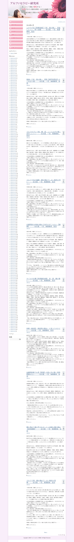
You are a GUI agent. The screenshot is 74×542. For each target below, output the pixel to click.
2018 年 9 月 (13, 137)
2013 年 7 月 (13, 243)
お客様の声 (16, 38)
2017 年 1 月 (13, 171)
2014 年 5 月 (13, 226)
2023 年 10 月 (13, 58)
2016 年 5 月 (13, 185)
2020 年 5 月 (13, 104)
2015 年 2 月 (13, 210)
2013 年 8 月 (13, 241)
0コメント (29, 74)
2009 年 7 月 (13, 324)
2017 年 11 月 (13, 154)
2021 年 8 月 (13, 82)
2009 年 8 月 (13, 322)
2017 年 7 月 (13, 161)
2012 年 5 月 (13, 266)
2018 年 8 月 (13, 139)
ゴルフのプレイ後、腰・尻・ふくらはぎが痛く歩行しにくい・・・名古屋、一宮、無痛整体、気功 (43, 134)
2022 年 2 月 (13, 71)
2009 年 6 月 (13, 326)
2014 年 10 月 (13, 217)
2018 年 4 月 (13, 146)
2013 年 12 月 (13, 234)
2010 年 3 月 (13, 310)
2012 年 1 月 (13, 273)
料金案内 (16, 31)
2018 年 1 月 (13, 151)
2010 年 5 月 (13, 307)
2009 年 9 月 (13, 320)
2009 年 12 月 (13, 315)
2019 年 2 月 (13, 129)
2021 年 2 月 (13, 88)
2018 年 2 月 (13, 149)
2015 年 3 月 (13, 209)
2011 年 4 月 (13, 288)
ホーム (16, 21)
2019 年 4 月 (13, 126)
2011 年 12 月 (13, 275)
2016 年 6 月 (13, 183)
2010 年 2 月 (13, 312)
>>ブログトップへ (61, 21)
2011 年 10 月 (13, 278)
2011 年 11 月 (13, 276)
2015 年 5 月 (13, 205)
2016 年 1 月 (13, 192)
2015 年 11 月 (13, 195)
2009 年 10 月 (13, 319)
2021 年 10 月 (13, 78)
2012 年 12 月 (13, 254)
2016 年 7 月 (13, 182)
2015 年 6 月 (13, 204)
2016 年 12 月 (13, 173)
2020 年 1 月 (13, 110)
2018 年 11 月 (13, 134)
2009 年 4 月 (13, 329)
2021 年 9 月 (13, 80)
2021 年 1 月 (13, 90)
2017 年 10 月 (13, 156)
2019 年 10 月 (13, 115)
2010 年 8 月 (13, 302)
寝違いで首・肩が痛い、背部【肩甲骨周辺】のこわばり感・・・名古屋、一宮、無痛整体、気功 (43, 81)
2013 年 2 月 (13, 251)
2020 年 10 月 (13, 95)
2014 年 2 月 (13, 231)
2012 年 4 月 (13, 268)
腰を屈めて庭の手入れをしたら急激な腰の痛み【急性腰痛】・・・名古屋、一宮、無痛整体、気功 (43, 429)
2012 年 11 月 (13, 256)
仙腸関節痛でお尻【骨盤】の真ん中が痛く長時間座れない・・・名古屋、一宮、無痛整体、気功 (43, 374)
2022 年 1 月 (13, 73)
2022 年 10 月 (13, 65)
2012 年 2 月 (13, 271)
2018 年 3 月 (13, 148)
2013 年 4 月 (13, 248)
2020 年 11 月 (13, 93)
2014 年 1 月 (13, 232)
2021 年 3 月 (13, 87)
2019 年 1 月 (13, 131)
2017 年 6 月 (13, 163)
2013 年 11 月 (13, 236)
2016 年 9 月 (13, 178)
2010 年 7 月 (13, 303)
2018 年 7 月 (13, 141)
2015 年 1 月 (13, 212)
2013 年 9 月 (13, 239)
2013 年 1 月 (13, 253)
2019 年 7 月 (13, 121)
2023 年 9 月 (13, 60)
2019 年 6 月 (13, 122)
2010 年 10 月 (13, 298)
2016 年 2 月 (13, 190)
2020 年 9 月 (13, 97)
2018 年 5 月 (13, 144)
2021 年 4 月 (13, 85)
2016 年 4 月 (13, 187)
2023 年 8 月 (13, 61)
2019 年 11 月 (13, 114)
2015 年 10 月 (13, 197)
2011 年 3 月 (13, 290)
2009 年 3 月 (13, 331)
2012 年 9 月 (13, 259)
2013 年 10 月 (13, 237)
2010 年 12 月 (13, 295)
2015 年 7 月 (13, 202)
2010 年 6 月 (13, 305)
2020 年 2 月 (13, 109)
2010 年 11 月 (13, 297)
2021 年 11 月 (13, 76)
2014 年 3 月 (13, 229)
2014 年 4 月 (13, 227)
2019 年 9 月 (13, 117)
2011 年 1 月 (13, 293)
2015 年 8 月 (13, 200)
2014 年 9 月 (13, 219)
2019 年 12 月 (13, 112)
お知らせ (28, 33)
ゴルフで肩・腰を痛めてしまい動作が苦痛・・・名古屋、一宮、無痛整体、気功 (41, 481)
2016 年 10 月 (13, 176)
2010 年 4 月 (13, 309)
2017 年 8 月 (13, 159)
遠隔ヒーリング (16, 34)
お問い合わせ (16, 48)
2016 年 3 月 (13, 188)
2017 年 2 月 (13, 170)
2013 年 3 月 (13, 249)
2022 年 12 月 (13, 63)
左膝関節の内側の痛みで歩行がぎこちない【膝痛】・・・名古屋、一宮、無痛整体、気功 (43, 225)
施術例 (16, 28)
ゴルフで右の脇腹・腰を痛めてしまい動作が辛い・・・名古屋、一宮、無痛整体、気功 (43, 181)
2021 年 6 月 (13, 83)
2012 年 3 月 (13, 270)
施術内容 (16, 25)
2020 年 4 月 (13, 105)
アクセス (16, 44)
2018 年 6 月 (13, 143)
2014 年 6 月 (13, 224)
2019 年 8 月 (13, 119)
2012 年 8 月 (13, 261)
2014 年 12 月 (13, 214)
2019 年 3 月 (13, 127)
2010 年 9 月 (13, 300)
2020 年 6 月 (13, 102)
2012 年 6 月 (13, 265)
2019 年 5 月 (13, 124)
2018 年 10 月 (13, 136)
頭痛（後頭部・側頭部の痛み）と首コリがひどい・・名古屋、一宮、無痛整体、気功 (43, 329)
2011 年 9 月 (13, 280)
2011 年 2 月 (13, 292)
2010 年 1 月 (13, 314)
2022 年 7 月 (13, 66)
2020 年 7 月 (13, 100)
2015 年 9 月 (13, 198)
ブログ (16, 41)
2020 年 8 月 (13, 99)
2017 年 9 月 (13, 158)
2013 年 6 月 (13, 244)
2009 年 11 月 (13, 317)
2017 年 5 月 (13, 165)
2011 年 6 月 (13, 285)
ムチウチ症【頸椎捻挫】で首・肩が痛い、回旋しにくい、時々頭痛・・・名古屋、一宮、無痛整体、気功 (43, 30)
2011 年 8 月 (13, 282)
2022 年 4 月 (13, 70)
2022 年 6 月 (13, 68)
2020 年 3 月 (13, 107)
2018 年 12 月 (13, 132)
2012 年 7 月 (13, 263)
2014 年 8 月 (13, 220)
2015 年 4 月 (13, 207)
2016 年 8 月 (13, 180)
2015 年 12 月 (13, 193)
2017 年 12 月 (13, 153)
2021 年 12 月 (13, 75)
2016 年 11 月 (13, 175)
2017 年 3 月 (13, 168)
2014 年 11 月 (13, 215)
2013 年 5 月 (13, 246)
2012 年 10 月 (13, 258)
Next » (45, 532)
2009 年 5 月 (13, 327)
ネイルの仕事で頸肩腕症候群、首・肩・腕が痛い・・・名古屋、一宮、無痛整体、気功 (43, 279)
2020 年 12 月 (13, 92)
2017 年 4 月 (13, 166)
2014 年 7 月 (13, 222)
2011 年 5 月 (13, 287)
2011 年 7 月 (13, 283)
